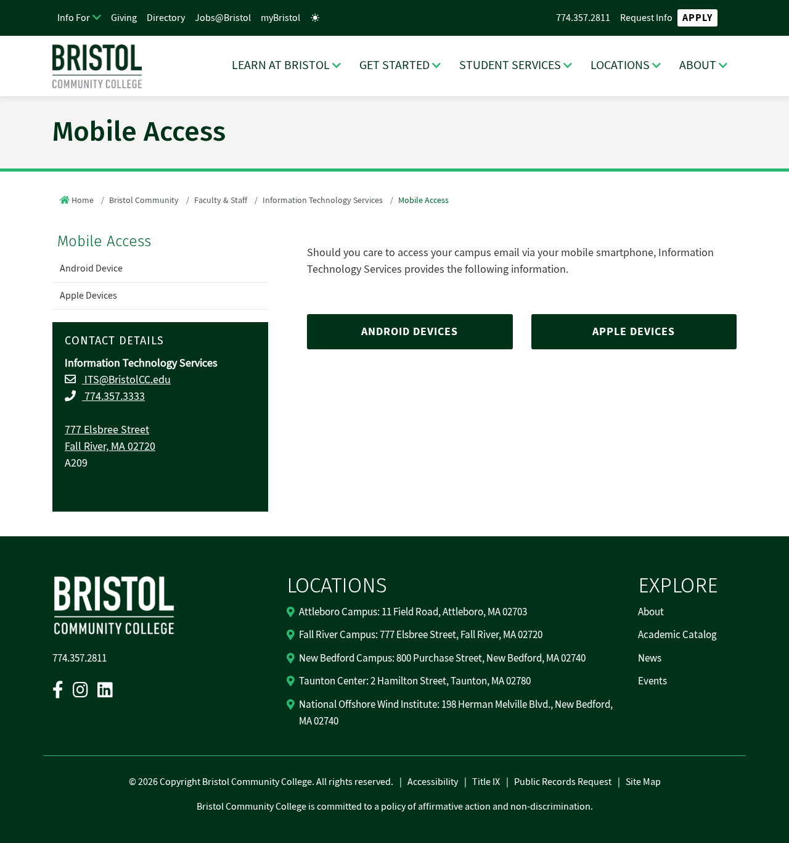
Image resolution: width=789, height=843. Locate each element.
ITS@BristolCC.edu (126, 380)
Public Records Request (562, 782)
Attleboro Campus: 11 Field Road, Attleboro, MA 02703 (413, 612)
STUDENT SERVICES (510, 65)
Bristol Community (144, 200)
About (651, 612)
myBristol (280, 18)
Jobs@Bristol (223, 18)
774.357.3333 (113, 396)
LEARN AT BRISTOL (281, 65)
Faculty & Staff (220, 200)
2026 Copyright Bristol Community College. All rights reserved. (264, 782)
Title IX (486, 782)
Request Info (646, 18)
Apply (697, 18)
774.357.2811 (583, 18)
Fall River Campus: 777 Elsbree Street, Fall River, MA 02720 (420, 635)
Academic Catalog (677, 635)
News (649, 658)
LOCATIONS (620, 65)
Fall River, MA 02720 (110, 446)
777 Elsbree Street (107, 430)
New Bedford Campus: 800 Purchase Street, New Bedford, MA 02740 (442, 658)
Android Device (91, 268)
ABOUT (697, 65)
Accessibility (432, 782)
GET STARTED (394, 65)
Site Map (643, 782)
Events (652, 681)
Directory (166, 18)
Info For (73, 18)
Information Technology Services (323, 200)
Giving (124, 18)
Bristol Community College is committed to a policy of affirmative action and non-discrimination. (395, 806)
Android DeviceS (409, 331)
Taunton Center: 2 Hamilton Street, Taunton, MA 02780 (415, 681)
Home (83, 200)
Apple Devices (88, 295)
